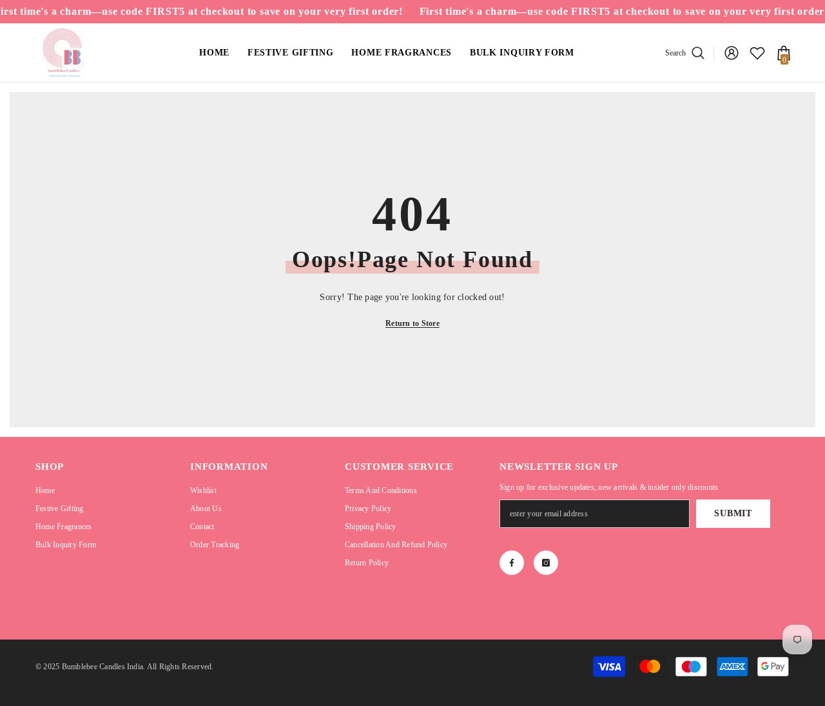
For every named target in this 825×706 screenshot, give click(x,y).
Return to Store (412, 323)
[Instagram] (546, 562)
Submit (733, 513)
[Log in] (731, 53)
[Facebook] (512, 562)
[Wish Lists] (757, 53)
